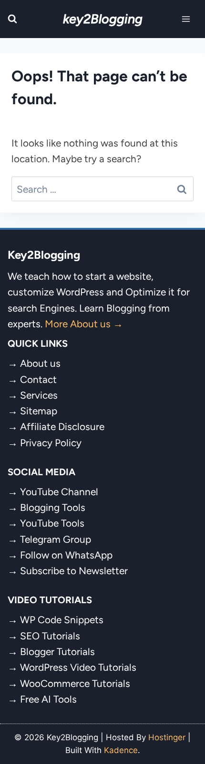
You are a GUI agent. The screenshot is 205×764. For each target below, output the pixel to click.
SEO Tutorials (50, 636)
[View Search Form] (12, 19)
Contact (38, 379)
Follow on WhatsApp (66, 555)
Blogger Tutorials (57, 651)
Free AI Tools (48, 699)
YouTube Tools (52, 523)
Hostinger (166, 737)
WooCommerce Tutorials (75, 683)
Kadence (121, 750)
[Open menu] (185, 18)
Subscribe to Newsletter (74, 571)
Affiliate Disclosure (62, 426)
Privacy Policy (51, 443)
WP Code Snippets (61, 620)
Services (39, 395)
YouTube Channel (59, 492)
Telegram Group (55, 539)
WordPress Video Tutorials (78, 667)
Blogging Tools (52, 507)
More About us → (84, 324)
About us (40, 363)
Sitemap (38, 411)
